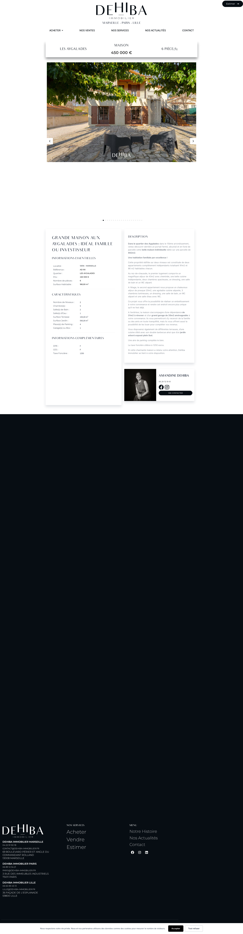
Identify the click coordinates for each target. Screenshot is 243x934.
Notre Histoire (143, 831)
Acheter (76, 832)
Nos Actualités (143, 837)
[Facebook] (132, 852)
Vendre (76, 839)
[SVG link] (121, 11)
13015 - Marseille (88, 266)
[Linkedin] (146, 852)
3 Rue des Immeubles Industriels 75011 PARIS (26, 870)
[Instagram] (139, 852)
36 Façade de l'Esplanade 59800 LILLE (20, 889)
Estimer (76, 847)
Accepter (175, 928)
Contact (137, 844)
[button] (193, 141)
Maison (121, 46)
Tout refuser (194, 928)
